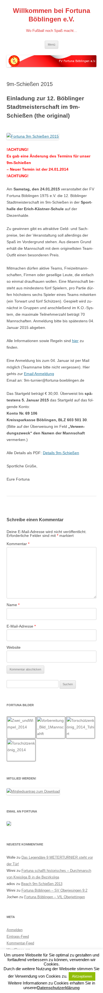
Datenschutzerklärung (58, 987)
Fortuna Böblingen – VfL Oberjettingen (54, 897)
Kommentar (18, 544)
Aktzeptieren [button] (82, 976)
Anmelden (15, 930)
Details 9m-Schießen (61, 453)
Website (14, 647)
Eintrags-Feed (18, 936)
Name (13, 605)
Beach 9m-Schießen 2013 (41, 884)
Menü (51, 44)
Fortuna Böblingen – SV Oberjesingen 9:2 (54, 890)
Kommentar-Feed (20, 943)
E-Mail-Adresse (21, 626)
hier (75, 341)
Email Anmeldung (39, 373)
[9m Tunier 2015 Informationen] (33, 136)
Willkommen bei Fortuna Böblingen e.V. (51, 15)
